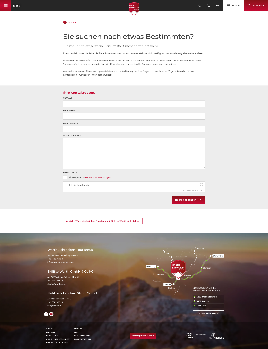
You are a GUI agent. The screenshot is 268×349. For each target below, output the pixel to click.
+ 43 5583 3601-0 (55, 280)
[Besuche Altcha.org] (201, 185)
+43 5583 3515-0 (55, 258)
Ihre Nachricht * (72, 135)
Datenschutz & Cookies (58, 342)
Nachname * (69, 110)
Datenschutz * (70, 172)
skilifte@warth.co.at (56, 284)
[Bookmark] (199, 5)
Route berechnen (208, 313)
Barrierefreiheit (82, 339)
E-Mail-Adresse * (71, 123)
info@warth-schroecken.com (60, 262)
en (217, 5)
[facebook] (46, 314)
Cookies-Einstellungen (58, 339)
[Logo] (134, 8)
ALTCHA (200, 190)
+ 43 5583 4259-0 (55, 302)
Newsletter (52, 335)
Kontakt (50, 332)
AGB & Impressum (82, 335)
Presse (77, 332)
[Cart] (208, 5)
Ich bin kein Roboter (79, 185)
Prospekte (79, 328)
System (72, 22)
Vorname (67, 98)
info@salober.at (54, 305)
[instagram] (51, 314)
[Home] (65, 22)
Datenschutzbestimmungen (98, 177)
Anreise (50, 328)
